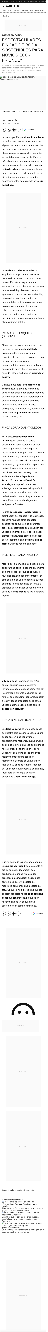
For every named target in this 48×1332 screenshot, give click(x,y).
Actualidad (24, 10)
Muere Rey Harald (17, 1)
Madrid (5, 564)
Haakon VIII (43, 1)
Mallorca (22, 741)
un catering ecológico (13, 306)
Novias (16, 10)
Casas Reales (39, 10)
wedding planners (19, 290)
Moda (4, 10)
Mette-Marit (34, 1)
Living (31, 10)
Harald (26, 1)
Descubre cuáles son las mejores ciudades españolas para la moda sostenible (20, 1218)
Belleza (9, 10)
